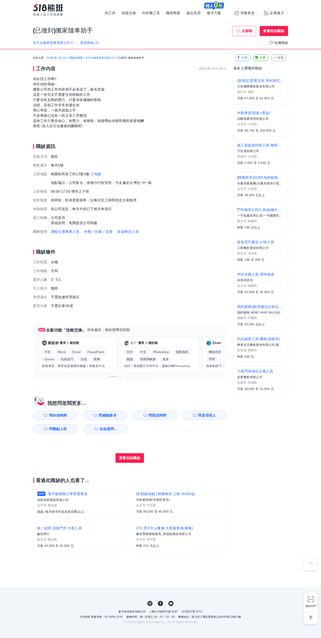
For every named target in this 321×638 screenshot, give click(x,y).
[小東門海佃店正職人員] (261, 380)
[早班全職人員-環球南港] (261, 283)
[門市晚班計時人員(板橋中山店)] (261, 218)
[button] (113, 376)
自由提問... (108, 429)
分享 (244, 57)
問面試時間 (157, 415)
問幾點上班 (58, 429)
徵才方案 (214, 13)
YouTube (171, 603)
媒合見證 (193, 13)
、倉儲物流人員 (126, 231)
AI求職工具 (151, 13)
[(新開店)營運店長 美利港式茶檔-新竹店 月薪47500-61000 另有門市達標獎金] (261, 89)
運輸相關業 (76, 57)
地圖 (97, 174)
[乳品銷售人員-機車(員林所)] (261, 348)
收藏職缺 (281, 43)
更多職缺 (89, 43)
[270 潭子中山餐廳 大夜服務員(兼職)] (179, 537)
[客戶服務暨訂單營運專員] (80, 503)
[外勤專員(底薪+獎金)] (261, 122)
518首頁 (52, 57)
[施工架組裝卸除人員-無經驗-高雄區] (261, 154)
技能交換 (129, 13)
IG (150, 603)
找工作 (110, 13)
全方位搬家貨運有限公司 (100, 57)
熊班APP (310, 606)
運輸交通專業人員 (65, 231)
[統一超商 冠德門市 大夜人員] (80, 537)
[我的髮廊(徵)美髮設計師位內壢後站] (261, 315)
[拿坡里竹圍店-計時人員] (261, 251)
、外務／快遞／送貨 (96, 231)
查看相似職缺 (274, 31)
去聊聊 (247, 31)
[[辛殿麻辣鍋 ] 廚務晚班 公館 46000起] (179, 503)
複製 (280, 57)
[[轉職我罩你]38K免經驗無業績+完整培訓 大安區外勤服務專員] (261, 186)
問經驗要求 (108, 415)
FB (160, 603)
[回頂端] (310, 563)
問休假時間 (58, 415)
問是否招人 (207, 415)
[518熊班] (48, 10)
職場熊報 (173, 13)
